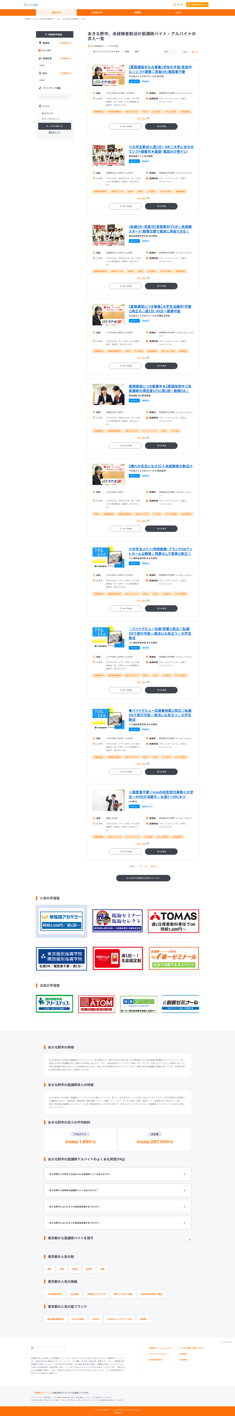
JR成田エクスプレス (96, 1294)
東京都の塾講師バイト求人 (51, 19)
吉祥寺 (89, 1269)
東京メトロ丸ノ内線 (123, 1294)
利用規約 (183, 1354)
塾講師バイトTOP (31, 19)
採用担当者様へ (156, 1359)
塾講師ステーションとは (160, 1348)
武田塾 (143, 1319)
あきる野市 (46, 50)
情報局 (138, 12)
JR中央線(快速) (54, 1294)
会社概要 (183, 1359)
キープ (180, 4)
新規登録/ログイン (199, 4)
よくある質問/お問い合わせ (191, 1348)
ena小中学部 (78, 1319)
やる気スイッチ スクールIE (119, 1319)
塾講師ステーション (43, 1392)
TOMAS (95, 1319)
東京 (49, 1269)
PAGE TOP (228, 1342)
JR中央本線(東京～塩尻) (151, 1294)
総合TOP (56, 12)
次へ (194, 51)
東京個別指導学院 (55, 1319)
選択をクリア (55, 132)
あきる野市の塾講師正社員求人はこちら (143, 878)
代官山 (75, 1269)
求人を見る (161, 126)
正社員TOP (97, 12)
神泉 (102, 1269)
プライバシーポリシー (159, 1354)
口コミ (178, 12)
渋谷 (62, 1269)
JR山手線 (74, 1294)
